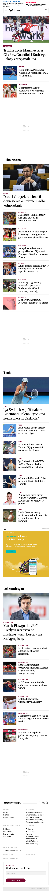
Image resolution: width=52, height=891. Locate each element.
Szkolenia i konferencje (12, 850)
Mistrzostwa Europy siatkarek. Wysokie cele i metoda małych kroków (31, 90)
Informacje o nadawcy (34, 820)
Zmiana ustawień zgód (35, 815)
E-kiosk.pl (29, 829)
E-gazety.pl (30, 832)
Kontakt (6, 815)
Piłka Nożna (12, 160)
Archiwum (7, 836)
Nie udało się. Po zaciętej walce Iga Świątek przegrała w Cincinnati (33, 73)
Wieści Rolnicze (32, 841)
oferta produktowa (10, 858)
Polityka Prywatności (34, 812)
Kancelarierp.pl (31, 839)
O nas (5, 812)
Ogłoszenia (7, 832)
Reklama (6, 829)
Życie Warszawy (32, 844)
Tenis (7, 373)
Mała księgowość (32, 836)
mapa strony (8, 854)
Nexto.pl (29, 834)
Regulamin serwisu (33, 817)
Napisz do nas (8, 817)
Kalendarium (30, 854)
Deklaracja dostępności (35, 822)
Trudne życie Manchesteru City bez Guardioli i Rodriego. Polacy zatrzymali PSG (25, 54)
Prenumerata (8, 834)
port (18, 10)
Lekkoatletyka (13, 589)
